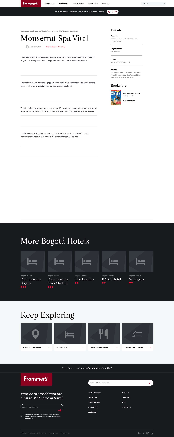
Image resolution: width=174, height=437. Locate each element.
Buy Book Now (129, 101)
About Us (125, 393)
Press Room (126, 407)
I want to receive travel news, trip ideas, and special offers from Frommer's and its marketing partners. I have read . (43, 416)
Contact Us (126, 398)
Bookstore (106, 3)
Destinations (49, 3)
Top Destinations (94, 393)
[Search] (150, 382)
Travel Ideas (63, 3)
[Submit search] (164, 4)
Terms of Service (65, 433)
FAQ (123, 402)
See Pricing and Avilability (55, 47)
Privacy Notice (54, 433)
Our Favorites (93, 3)
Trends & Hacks (78, 3)
